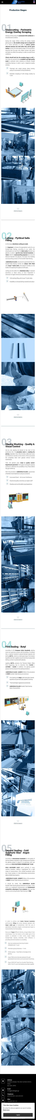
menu (2, 2)
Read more (6, 1110)
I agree (18, 1115)
